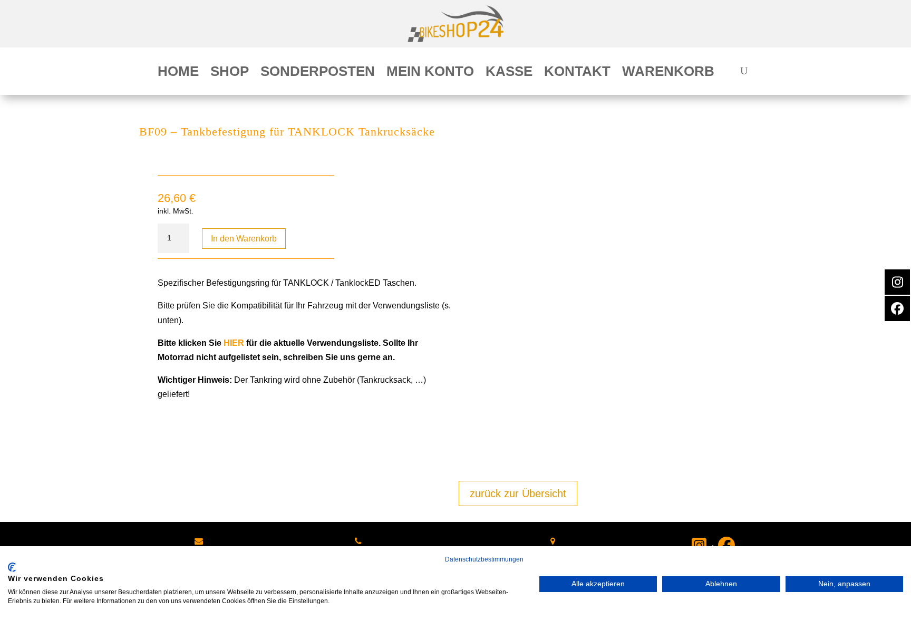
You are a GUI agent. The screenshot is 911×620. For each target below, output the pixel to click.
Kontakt (577, 73)
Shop (229, 73)
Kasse (509, 73)
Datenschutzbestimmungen (484, 559)
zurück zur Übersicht (518, 493)
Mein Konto (430, 73)
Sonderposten (317, 73)
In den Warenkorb (244, 238)
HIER (234, 342)
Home (178, 73)
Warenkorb (668, 73)
